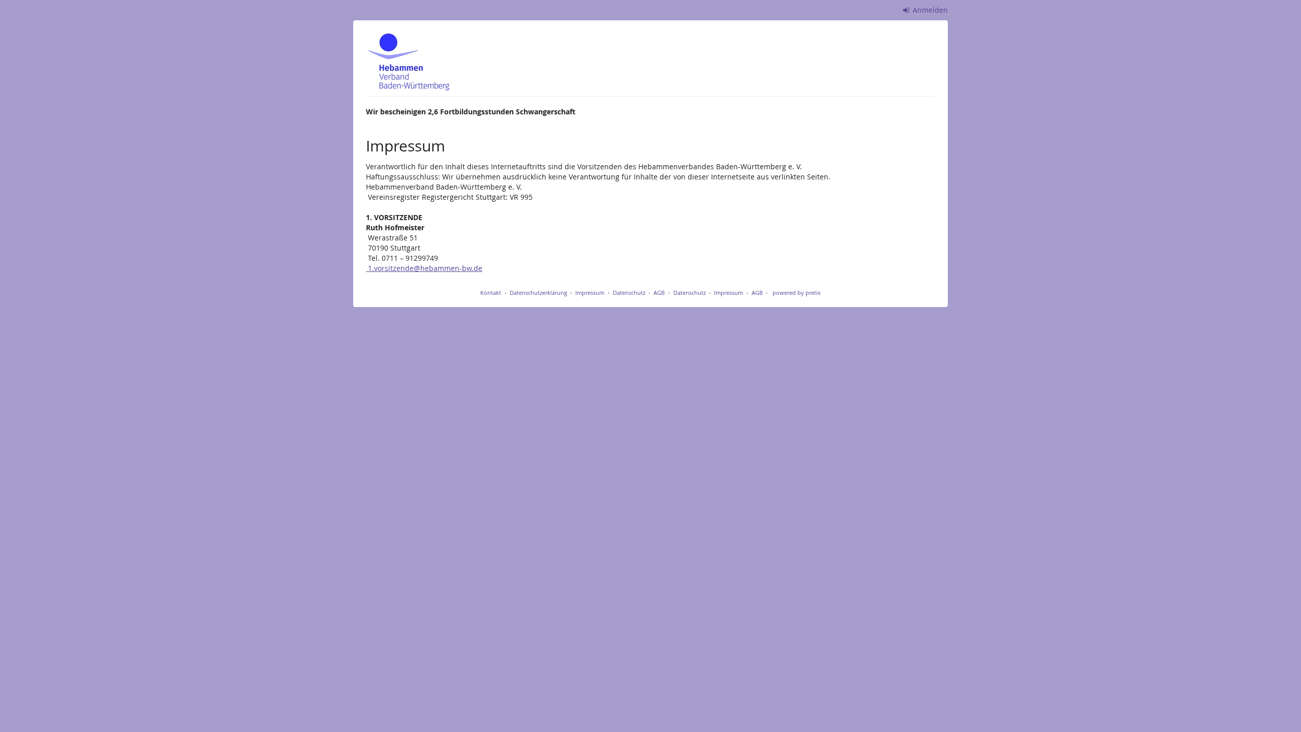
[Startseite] (408, 61)
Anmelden (929, 10)
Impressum (589, 292)
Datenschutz (629, 292)
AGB (659, 292)
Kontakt (490, 292)
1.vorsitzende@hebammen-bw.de (424, 268)
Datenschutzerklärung (538, 292)
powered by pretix (796, 292)
